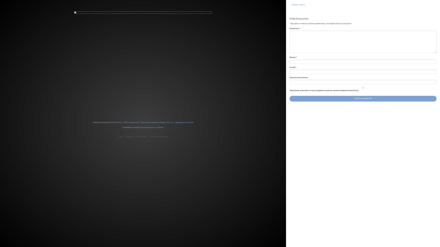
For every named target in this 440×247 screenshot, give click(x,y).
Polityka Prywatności (159, 136)
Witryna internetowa (299, 77)
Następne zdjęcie (298, 5)
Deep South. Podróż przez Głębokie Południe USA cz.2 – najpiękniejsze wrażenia (161, 122)
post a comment (156, 127)
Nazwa (293, 57)
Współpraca (142, 136)
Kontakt (129, 136)
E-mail (293, 67)
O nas (120, 136)
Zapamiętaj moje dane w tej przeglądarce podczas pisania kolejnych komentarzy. (324, 90)
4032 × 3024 (122, 122)
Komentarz (295, 28)
